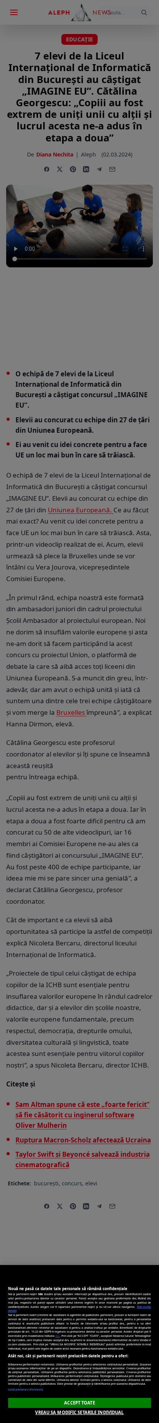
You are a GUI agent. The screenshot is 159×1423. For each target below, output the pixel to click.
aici (57, 1336)
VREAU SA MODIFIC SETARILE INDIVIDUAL (79, 1412)
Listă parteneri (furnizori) (25, 1389)
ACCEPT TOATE (79, 1403)
